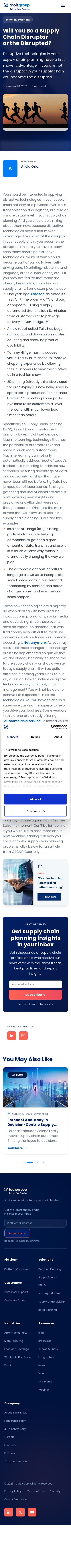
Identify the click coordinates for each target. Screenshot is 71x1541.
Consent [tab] (12, 736)
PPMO (42, 1285)
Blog (41, 1333)
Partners (9, 1453)
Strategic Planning (50, 1293)
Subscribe (15, 1233)
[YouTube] (32, 1512)
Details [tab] (35, 736)
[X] (20, 1512)
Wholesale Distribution (18, 1357)
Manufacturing (13, 1341)
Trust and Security (16, 1461)
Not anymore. (35, 642)
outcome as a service (22, 721)
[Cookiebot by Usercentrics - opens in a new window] (51, 726)
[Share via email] (23, 1035)
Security (55, 1491)
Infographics (46, 1357)
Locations (10, 1445)
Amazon (37, 294)
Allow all (35, 799)
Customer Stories (15, 1300)
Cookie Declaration (16, 1499)
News (41, 1365)
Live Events (45, 1381)
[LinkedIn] (8, 1512)
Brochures (44, 1341)
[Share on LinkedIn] (11, 1035)
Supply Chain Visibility (52, 1301)
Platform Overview (16, 1269)
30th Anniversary (15, 1429)
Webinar (43, 1390)
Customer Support (16, 1292)
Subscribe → (35, 994)
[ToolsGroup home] (16, 6)
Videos (42, 1373)
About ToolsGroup (15, 1412)
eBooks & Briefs (48, 1349)
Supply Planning (48, 1277)
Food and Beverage (16, 1349)
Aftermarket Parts (15, 1333)
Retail (7, 1365)
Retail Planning (47, 1310)
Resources (46, 1323)
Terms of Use (35, 1491)
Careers (9, 1437)
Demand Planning (49, 1269)
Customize (33, 811)
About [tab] (58, 736)
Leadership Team (15, 1421)
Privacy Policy (12, 1491)
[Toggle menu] (63, 6)
